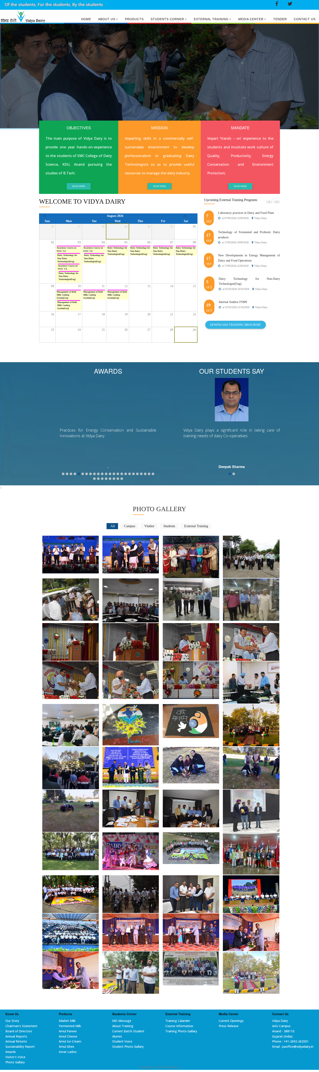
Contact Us (305, 19)
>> (185, 216)
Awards (10, 1052)
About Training (122, 1026)
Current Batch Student (128, 1031)
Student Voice (122, 1041)
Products (134, 19)
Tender (280, 19)
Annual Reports (16, 1036)
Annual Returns (16, 1041)
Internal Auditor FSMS (233, 302)
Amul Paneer (68, 1031)
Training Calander (177, 1021)
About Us (106, 19)
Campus (129, 526)
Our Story (12, 1021)
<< (44, 216)
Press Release (228, 1026)
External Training (211, 19)
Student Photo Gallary (128, 1046)
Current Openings (231, 1021)
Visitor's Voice (15, 1057)
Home (86, 19)
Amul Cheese (68, 1036)
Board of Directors (18, 1031)
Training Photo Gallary (181, 1031)
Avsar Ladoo (68, 1052)
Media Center (250, 19)
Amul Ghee (66, 1046)
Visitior (149, 526)
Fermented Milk (70, 1026)
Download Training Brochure (235, 324)
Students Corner (167, 19)
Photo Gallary (15, 1062)
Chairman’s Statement (21, 1026)
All (112, 526)
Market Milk (67, 1021)
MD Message (121, 1021)
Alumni (117, 1036)
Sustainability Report (20, 1046)
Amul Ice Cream (70, 1041)
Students (169, 526)
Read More (78, 186)
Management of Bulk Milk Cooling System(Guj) (66, 295)
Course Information (179, 1026)
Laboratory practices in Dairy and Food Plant (246, 212)
